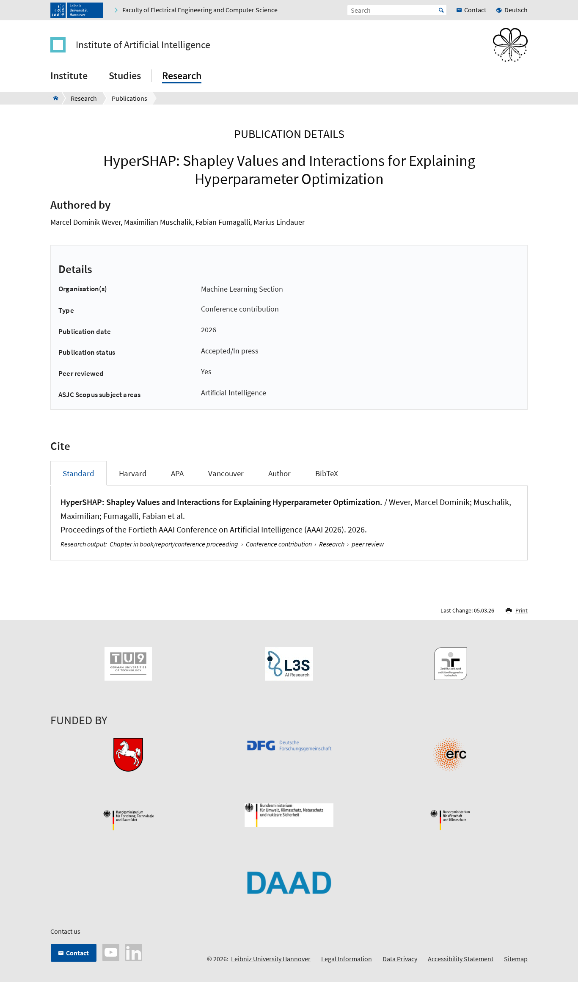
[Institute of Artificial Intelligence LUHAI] (53, 98)
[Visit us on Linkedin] (134, 951)
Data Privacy (400, 958)
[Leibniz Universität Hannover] (76, 10)
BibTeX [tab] (326, 473)
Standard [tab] (78, 473)
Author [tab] (279, 473)
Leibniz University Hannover (271, 958)
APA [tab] (177, 473)
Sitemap (516, 958)
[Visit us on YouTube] (111, 951)
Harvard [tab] (133, 473)
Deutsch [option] (516, 10)
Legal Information (346, 958)
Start (441, 10)
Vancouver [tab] (226, 473)
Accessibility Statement (460, 958)
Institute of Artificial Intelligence (143, 45)
